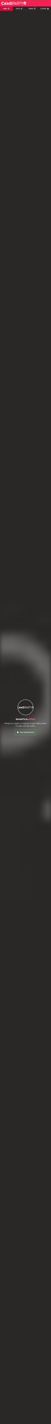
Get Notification (27, 732)
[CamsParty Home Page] (13, 3)
